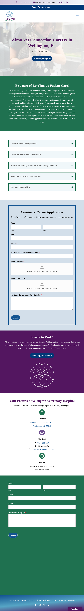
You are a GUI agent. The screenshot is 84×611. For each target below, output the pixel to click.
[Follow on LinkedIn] (48, 605)
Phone (14, 243)
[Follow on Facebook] (35, 605)
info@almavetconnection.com (43, 449)
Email (14, 234)
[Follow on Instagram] (40, 605)
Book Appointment (41, 7)
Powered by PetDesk (39, 600)
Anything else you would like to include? (26, 295)
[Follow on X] (44, 605)
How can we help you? (17, 512)
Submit (15, 317)
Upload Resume (17, 261)
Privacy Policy (52, 600)
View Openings (41, 58)
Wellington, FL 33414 (42, 426)
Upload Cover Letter (18, 278)
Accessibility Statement (67, 600)
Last (44, 230)
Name (14, 223)
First (12, 230)
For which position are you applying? (25, 252)
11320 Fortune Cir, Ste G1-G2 (42, 422)
